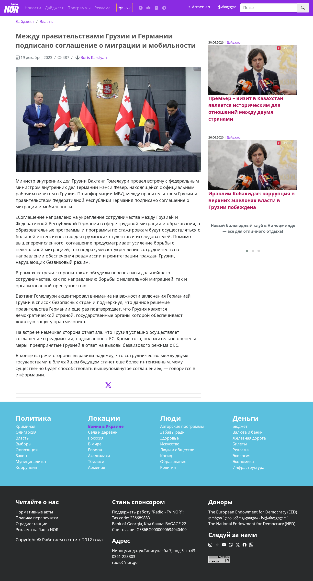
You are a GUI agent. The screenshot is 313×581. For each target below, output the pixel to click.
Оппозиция (27, 450)
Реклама (102, 8)
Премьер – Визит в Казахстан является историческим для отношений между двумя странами (245, 108)
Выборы (23, 444)
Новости (33, 8)
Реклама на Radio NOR (37, 529)
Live (127, 7)
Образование (173, 461)
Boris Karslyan (93, 57)
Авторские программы (182, 426)
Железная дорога (249, 438)
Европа (95, 450)
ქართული (227, 7)
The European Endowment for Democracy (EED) (252, 512)
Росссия (95, 438)
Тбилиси (96, 461)
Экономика (243, 461)
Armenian (200, 7)
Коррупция (26, 467)
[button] (247, 250)
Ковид (166, 455)
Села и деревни (103, 432)
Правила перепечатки (37, 518)
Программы (78, 8)
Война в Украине (105, 426)
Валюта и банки (248, 432)
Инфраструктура (248, 467)
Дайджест (54, 8)
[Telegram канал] (164, 8)
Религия (168, 467)
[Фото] (148, 8)
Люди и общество (177, 450)
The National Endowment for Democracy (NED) (251, 523)
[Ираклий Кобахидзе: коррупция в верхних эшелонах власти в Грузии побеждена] (252, 164)
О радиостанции (31, 523)
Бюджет (240, 426)
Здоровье (169, 438)
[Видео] (156, 8)
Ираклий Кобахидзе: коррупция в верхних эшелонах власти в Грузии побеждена (251, 200)
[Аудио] (141, 8)
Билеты (240, 444)
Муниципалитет (31, 461)
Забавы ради (172, 432)
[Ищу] (303, 7)
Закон (21, 455)
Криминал (25, 426)
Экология (241, 455)
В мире (94, 444)
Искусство (169, 444)
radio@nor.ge (124, 562)
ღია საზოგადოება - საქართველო (255, 518)
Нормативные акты (34, 512)
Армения (96, 467)
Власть (46, 21)
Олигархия (26, 432)
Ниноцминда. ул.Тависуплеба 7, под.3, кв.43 (153, 550)
